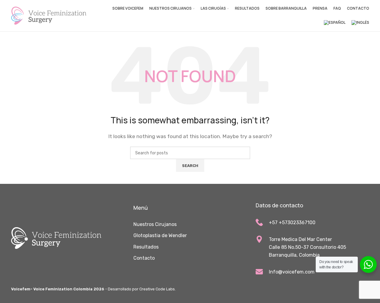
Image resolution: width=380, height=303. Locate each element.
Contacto (144, 258)
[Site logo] (48, 15)
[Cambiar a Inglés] (360, 23)
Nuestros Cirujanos (155, 224)
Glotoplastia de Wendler (160, 235)
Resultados (146, 247)
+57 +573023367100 (292, 222)
